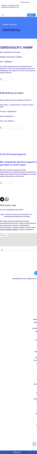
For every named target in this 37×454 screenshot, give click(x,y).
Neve (11, 452)
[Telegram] (2, 199)
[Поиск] (2, 15)
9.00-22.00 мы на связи (11, 93)
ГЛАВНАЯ (5, 24)
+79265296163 (8, 61)
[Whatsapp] (7, 199)
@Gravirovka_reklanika (14, 57)
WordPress (24, 452)
